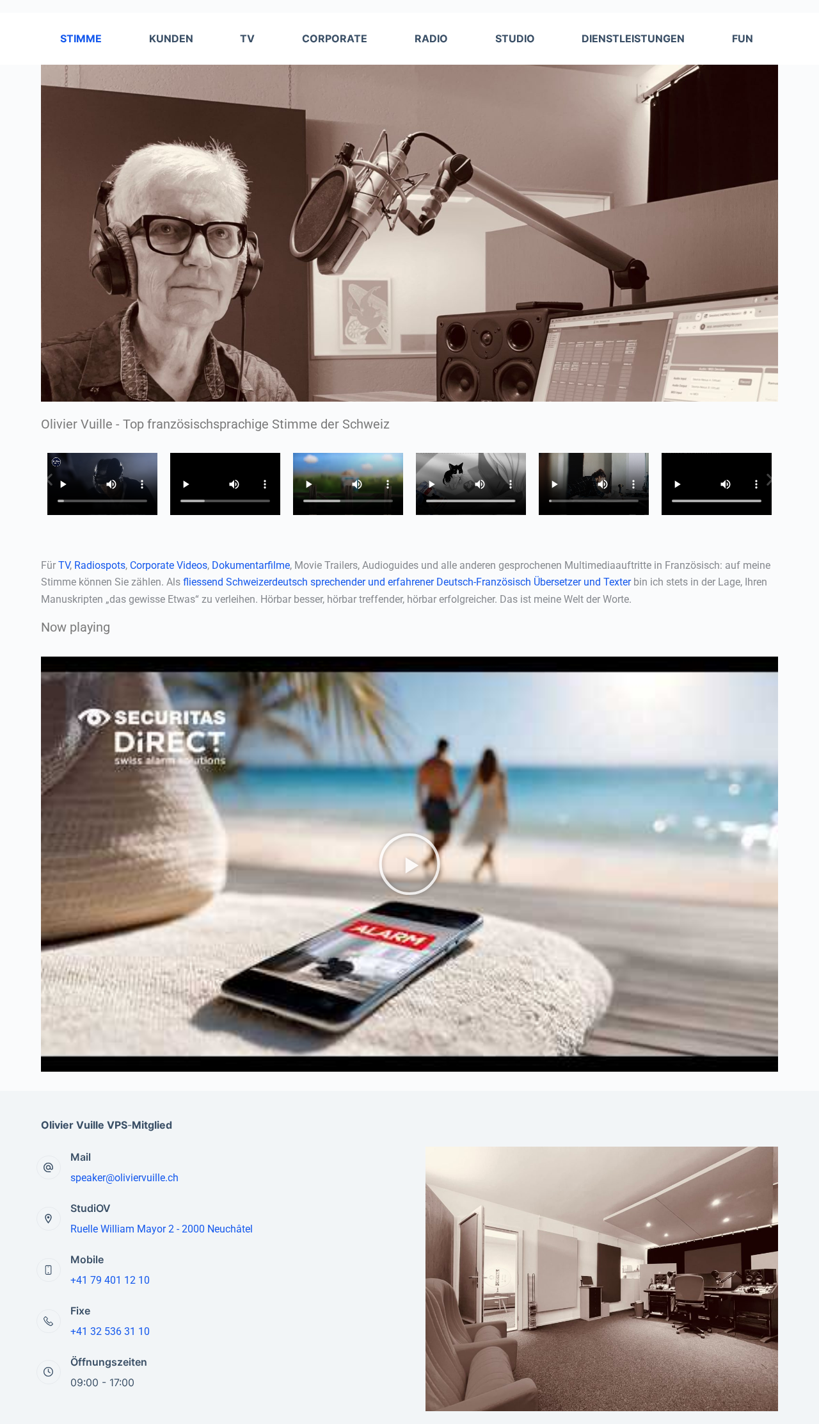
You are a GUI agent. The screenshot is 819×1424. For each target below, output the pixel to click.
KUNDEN (171, 38)
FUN (742, 38)
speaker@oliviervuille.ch (124, 1178)
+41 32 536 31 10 (110, 1331)
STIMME (81, 38)
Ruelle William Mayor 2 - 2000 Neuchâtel (161, 1229)
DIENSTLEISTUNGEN (633, 38)
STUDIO (515, 38)
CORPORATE (334, 38)
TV (247, 38)
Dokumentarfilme (251, 565)
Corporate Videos (168, 565)
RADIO (431, 38)
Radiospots (99, 565)
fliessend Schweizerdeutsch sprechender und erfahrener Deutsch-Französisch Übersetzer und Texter (407, 582)
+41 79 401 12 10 (110, 1280)
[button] (49, 479)
